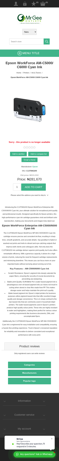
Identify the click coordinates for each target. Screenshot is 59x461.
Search (47, 41)
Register (16, 3)
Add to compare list (39, 154)
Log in (24, 3)
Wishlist (33, 3)
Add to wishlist (18, 154)
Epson (35, 167)
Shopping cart (42, 3)
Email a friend (29, 160)
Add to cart (33, 187)
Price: (21, 179)
